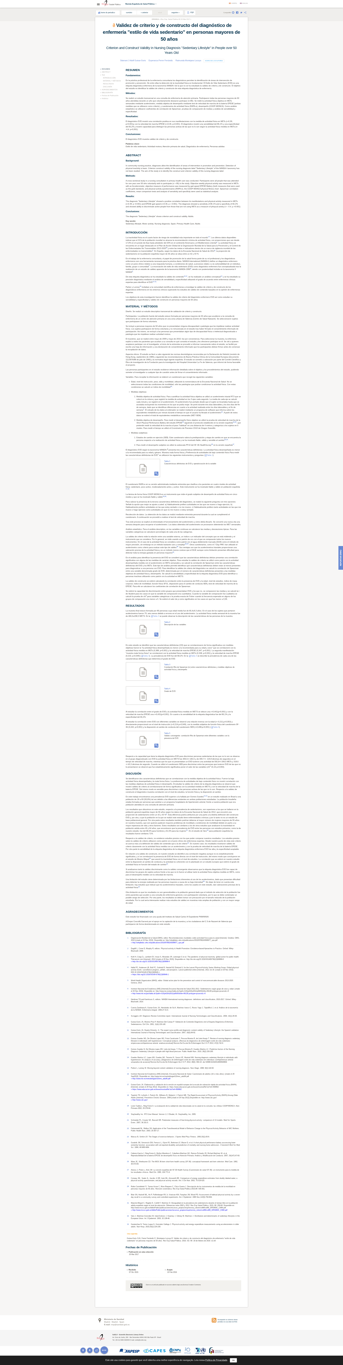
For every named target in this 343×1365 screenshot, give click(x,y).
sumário (129, 13)
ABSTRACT (106, 72)
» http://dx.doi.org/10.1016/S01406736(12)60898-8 (150, 961)
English (245, 3)
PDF (192, 13)
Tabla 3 (146, 656)
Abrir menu (99, 4)
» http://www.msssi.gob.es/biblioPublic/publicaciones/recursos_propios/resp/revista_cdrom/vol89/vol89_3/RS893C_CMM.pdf (179, 1210)
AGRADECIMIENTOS (110, 90)
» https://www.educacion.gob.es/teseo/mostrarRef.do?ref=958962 (156, 1089)
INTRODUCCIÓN (109, 78)
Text (103, 75)
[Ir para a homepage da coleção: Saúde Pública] (105, 3)
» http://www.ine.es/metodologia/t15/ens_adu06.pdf (150, 1079)
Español (234, 3)
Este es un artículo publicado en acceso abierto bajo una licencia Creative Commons (173, 1284)
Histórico (105, 98)
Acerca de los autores (214, 60)
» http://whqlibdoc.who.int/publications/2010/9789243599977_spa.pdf (157, 943)
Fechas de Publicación (110, 96)
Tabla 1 (210, 455)
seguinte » (175, 13)
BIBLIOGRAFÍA (107, 93)
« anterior (144, 13)
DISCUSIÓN (107, 87)
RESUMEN (106, 69)
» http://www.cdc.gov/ (139, 1100)
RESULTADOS (108, 84)
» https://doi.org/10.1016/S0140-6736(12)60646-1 (150, 974)
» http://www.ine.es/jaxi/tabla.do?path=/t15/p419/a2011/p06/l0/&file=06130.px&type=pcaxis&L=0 (168, 993)
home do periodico (108, 13)
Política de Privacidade (216, 1360)
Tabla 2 (156, 616)
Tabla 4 (194, 656)
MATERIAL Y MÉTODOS (112, 81)
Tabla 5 (216, 727)
